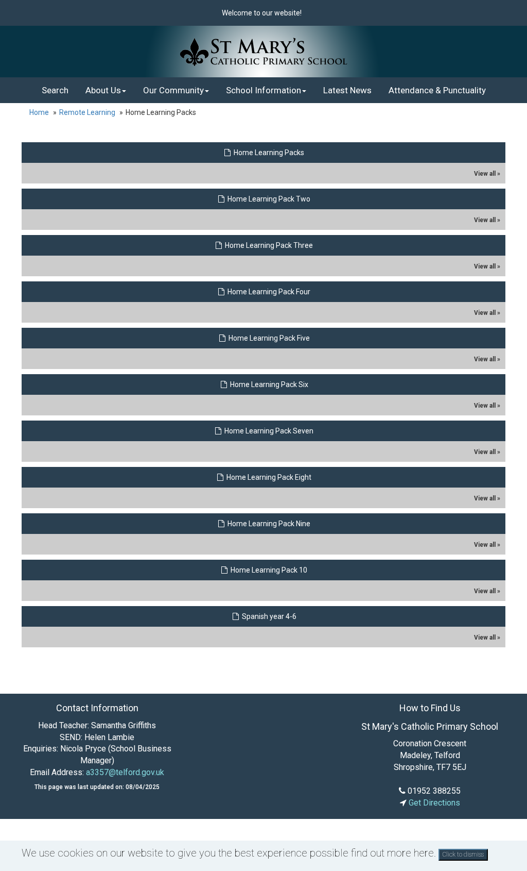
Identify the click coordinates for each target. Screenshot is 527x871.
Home (39, 112)
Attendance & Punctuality (437, 90)
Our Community (173, 90)
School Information (263, 90)
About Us (103, 90)
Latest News (347, 90)
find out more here (392, 853)
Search (55, 90)
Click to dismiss (463, 854)
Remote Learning (87, 112)
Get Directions (433, 803)
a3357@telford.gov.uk (125, 772)
